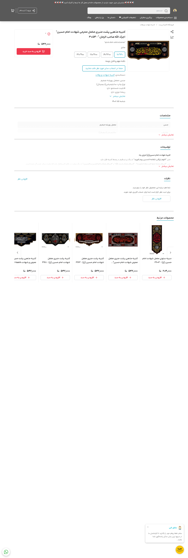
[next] (17, 252)
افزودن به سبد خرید (31, 51)
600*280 (93, 54)
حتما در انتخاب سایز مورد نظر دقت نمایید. (104, 68)
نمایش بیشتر (168, 134)
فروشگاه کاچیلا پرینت (166, 25)
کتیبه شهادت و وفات (147, 25)
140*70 (120, 54)
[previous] (170, 252)
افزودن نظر (22, 179)
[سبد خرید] (12, 10)
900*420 (80, 54)
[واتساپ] (6, 552)
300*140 (107, 54)
